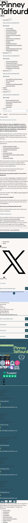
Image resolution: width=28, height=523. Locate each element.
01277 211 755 (4, 425)
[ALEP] (12, 362)
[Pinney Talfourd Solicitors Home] (14, 13)
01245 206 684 (5, 445)
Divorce (5, 151)
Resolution (12, 178)
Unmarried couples (8, 158)
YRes (19, 178)
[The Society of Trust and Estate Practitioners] (5, 367)
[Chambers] (22, 357)
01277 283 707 (5, 311)
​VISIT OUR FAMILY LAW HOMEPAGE (9, 230)
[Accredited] (2, 363)
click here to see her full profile (12, 219)
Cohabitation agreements (10, 149)
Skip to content (4, 1)
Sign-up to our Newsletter (7, 345)
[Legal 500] (2, 357)
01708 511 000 (5, 469)
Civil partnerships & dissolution (11, 148)
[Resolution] (7, 363)
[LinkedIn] (4, 384)
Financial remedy (7, 153)
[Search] (27, 111)
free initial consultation (10, 221)
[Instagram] (4, 380)
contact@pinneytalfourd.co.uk (9, 314)
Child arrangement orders (10, 146)
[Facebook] (4, 382)
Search (5, 108)
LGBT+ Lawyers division (20, 192)
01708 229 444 (5, 492)
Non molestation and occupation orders (13, 154)
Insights (5, 114)
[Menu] (2, 16)
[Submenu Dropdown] (10, 19)
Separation (6, 156)
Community (6, 241)
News (4, 243)
